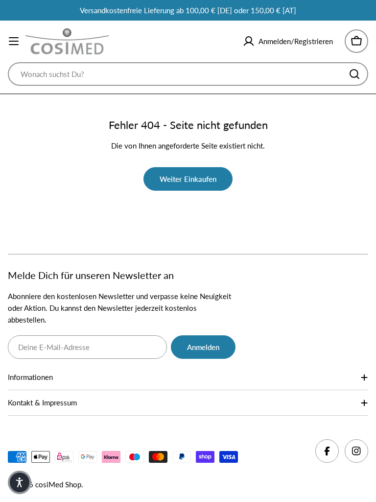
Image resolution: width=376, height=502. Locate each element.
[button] (19, 482)
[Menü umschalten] (14, 41)
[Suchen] (354, 74)
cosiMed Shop (58, 484)
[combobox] (188, 74)
